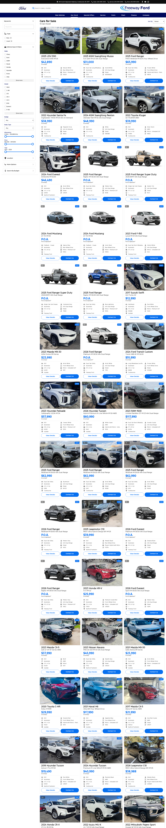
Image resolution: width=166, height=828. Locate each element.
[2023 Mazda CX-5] (60, 631)
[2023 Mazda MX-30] (60, 336)
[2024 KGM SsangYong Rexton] (102, 99)
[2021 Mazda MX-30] (144, 631)
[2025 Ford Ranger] (144, 40)
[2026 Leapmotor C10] (144, 749)
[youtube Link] (145, 2)
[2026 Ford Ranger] (102, 336)
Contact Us (70, 81)
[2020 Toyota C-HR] (60, 690)
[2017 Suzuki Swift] (144, 276)
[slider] (5, 136)
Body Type (7, 125)
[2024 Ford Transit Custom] (144, 336)
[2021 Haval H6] (102, 690)
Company (146, 15)
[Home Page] (22, 8)
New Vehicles (60, 15)
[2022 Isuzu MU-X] (102, 808)
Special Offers (89, 15)
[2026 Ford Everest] (144, 513)
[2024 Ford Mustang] (60, 217)
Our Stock (74, 15)
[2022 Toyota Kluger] (144, 99)
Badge (6, 117)
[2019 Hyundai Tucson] (60, 749)
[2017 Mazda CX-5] (144, 690)
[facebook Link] (142, 2)
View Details (50, 81)
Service (102, 15)
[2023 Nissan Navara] (102, 631)
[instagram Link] (148, 2)
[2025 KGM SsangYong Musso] (102, 40)
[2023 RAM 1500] (144, 395)
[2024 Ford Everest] (60, 158)
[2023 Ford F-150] (144, 217)
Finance (134, 15)
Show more (19, 80)
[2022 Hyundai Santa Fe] (60, 99)
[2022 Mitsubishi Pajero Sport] (144, 808)
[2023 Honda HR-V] (102, 572)
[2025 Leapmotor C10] (102, 513)
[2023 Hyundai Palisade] (60, 395)
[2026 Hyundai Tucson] (102, 395)
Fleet (123, 15)
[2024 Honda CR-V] (60, 808)
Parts (113, 15)
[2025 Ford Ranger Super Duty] (144, 158)
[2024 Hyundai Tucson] (102, 749)
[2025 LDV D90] (60, 40)
